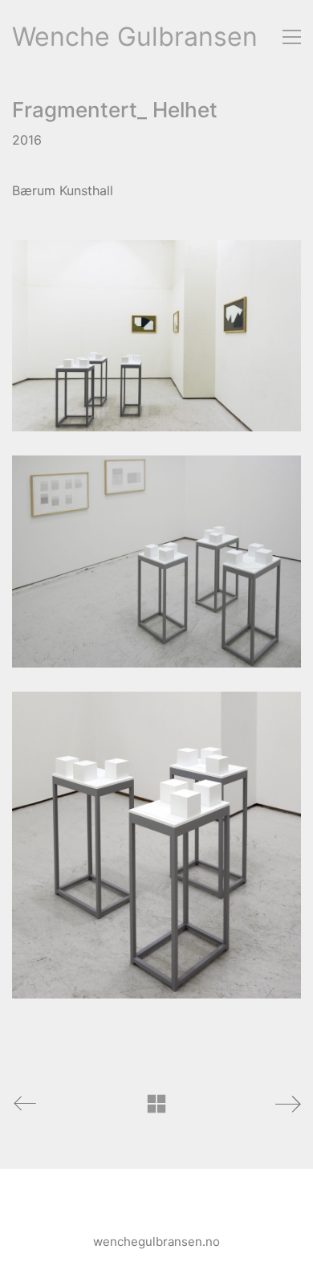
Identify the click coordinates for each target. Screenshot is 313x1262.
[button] (292, 37)
